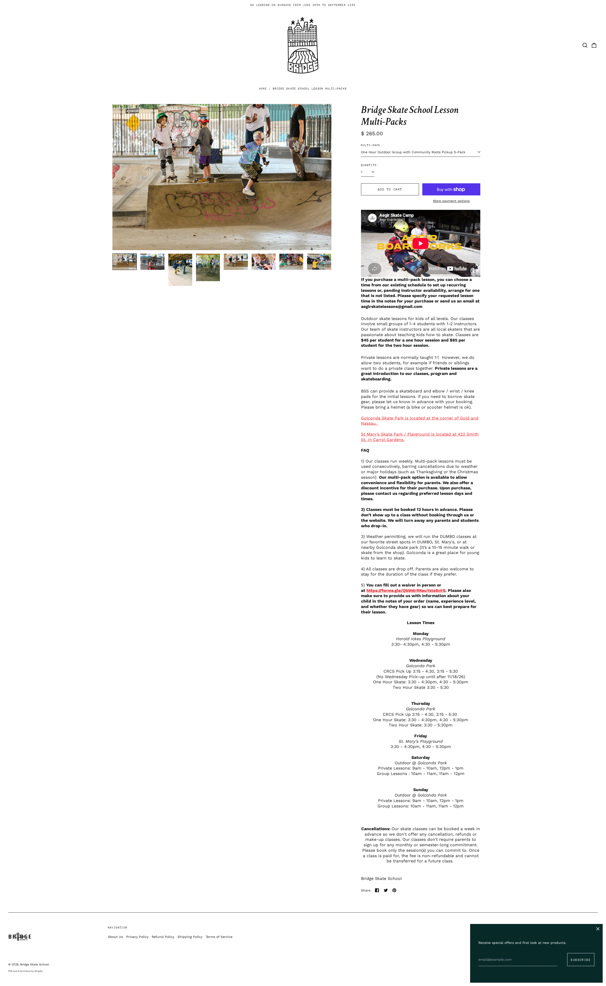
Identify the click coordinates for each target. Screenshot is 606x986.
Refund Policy (163, 937)
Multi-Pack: (371, 145)
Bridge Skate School (381, 878)
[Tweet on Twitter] (386, 890)
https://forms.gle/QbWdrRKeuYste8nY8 (406, 590)
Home (263, 88)
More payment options (451, 201)
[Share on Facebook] (377, 890)
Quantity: (370, 165)
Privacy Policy (137, 937)
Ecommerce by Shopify (30, 971)
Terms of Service (219, 937)
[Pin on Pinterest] (394, 890)
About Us (115, 937)
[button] (585, 45)
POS (10, 971)
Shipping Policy (190, 937)
